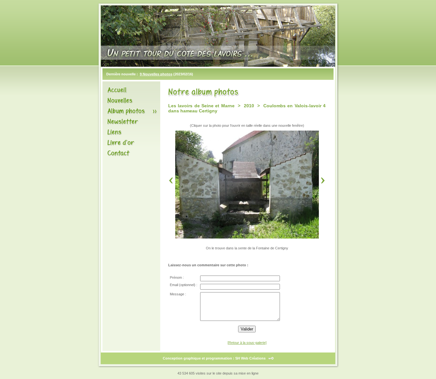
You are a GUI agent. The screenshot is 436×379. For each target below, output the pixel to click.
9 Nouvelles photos (156, 74)
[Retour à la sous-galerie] (247, 343)
